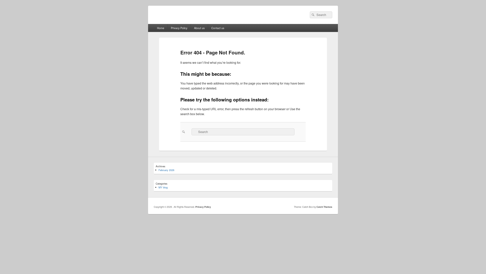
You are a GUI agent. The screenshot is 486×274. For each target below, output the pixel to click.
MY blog (163, 187)
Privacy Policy (179, 28)
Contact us (217, 28)
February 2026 (166, 170)
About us (199, 28)
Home (160, 28)
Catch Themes (324, 207)
